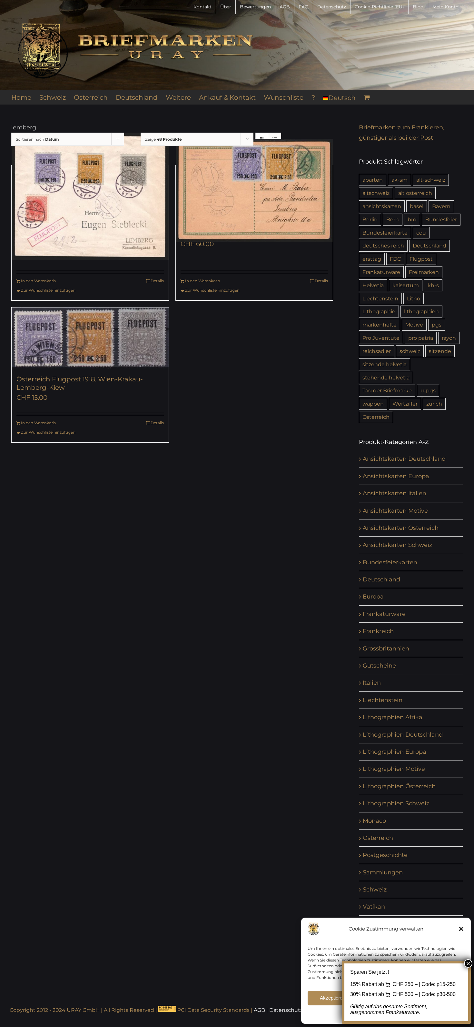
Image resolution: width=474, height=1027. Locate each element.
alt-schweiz (430, 179)
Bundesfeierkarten (390, 562)
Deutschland (429, 245)
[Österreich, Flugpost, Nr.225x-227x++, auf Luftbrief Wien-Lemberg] (90, 196)
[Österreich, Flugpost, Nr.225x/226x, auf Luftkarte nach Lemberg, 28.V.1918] (254, 190)
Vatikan (374, 906)
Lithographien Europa (394, 751)
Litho (413, 298)
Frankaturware (381, 272)
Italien (372, 682)
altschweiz (376, 193)
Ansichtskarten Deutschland (404, 458)
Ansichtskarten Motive (395, 510)
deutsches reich (383, 245)
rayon (449, 338)
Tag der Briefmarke (387, 390)
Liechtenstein (380, 298)
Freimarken (424, 272)
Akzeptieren (332, 998)
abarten (372, 179)
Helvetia (373, 285)
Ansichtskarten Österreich (401, 527)
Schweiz (375, 889)
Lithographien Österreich (399, 786)
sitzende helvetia (384, 364)
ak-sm (399, 179)
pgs (436, 324)
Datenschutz (286, 1010)
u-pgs (428, 390)
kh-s (433, 285)
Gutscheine (379, 665)
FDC (395, 259)
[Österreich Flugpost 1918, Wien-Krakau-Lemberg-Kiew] (90, 338)
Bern (392, 219)
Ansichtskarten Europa (396, 476)
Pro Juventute (381, 338)
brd (412, 219)
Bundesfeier (441, 219)
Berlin (370, 219)
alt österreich (415, 193)
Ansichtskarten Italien (394, 493)
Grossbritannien (386, 648)
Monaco (374, 820)
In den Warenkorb (38, 280)
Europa (373, 596)
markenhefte (379, 324)
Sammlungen (383, 872)
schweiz (410, 351)
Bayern (441, 206)
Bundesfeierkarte (385, 232)
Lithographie (378, 311)
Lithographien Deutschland (403, 734)
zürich (434, 403)
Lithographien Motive (394, 768)
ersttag (371, 259)
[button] (461, 929)
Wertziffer (405, 403)
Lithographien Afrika (392, 717)
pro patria (420, 338)
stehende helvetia (386, 377)
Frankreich (378, 631)
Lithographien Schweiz (396, 803)
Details (157, 280)
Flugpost (421, 259)
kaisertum (405, 285)
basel (416, 206)
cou (421, 232)
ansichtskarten (381, 206)
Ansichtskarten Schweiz (397, 545)
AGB (259, 1010)
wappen (373, 403)
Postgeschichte (385, 855)
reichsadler (376, 351)
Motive (414, 324)
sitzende (440, 351)
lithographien (421, 311)
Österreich (376, 417)
